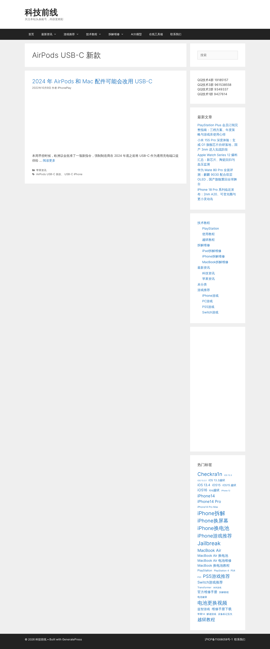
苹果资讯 (41, 170)
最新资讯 (46, 34)
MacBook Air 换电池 (212, 555)
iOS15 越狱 (229, 485)
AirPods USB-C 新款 (48, 174)
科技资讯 (208, 273)
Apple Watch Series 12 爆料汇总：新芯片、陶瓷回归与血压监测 (217, 159)
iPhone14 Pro (209, 501)
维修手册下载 (222, 609)
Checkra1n (209, 474)
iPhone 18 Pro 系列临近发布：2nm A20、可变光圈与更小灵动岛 (216, 194)
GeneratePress (72, 639)
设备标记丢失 (225, 614)
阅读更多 (49, 160)
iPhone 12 (225, 490)
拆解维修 (114, 34)
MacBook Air (209, 550)
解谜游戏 (211, 614)
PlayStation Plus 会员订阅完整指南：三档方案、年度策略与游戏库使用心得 (217, 129)
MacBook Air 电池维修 (214, 560)
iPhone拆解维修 (213, 256)
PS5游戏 (208, 307)
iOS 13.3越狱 (216, 480)
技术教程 (91, 34)
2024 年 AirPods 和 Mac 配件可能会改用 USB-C (92, 81)
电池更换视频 (212, 603)
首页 (31, 34)
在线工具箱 (156, 34)
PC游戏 (207, 301)
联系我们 (175, 34)
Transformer (204, 587)
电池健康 (202, 596)
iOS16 (202, 490)
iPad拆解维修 (211, 251)
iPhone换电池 (213, 528)
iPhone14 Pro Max (207, 506)
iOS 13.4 (203, 485)
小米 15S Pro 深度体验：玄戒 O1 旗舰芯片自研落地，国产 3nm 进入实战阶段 (217, 144)
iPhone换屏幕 (212, 521)
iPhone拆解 (211, 513)
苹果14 (201, 614)
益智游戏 (203, 609)
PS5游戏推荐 (216, 576)
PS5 (199, 577)
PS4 (233, 570)
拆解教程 (224, 592)
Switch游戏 (210, 312)
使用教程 (208, 234)
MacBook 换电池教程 (213, 565)
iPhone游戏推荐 (214, 536)
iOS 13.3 (228, 475)
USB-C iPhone (73, 174)
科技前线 (41, 12)
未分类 (202, 284)
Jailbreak (209, 543)
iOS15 (216, 485)
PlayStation (210, 228)
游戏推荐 (69, 34)
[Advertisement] (105, 121)
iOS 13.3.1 (202, 480)
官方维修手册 (207, 592)
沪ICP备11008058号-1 (219, 639)
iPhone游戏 (210, 295)
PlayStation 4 (221, 570)
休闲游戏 (217, 587)
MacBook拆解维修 (215, 262)
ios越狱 (214, 490)
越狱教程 (208, 240)
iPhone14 (206, 495)
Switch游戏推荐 (210, 582)
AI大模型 (136, 34)
